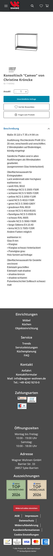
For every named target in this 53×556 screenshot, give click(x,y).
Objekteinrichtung (26, 328)
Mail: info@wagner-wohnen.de (26, 378)
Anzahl (7, 91)
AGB (17, 515)
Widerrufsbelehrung (26, 525)
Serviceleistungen (26, 347)
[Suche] (32, 6)
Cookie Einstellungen (26, 534)
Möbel (26, 320)
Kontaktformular (26, 374)
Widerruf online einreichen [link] (26, 508)
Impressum (31, 515)
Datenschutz (26, 520)
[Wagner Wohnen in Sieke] (15, 6)
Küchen (26, 324)
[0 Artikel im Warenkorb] (47, 6)
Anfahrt (26, 370)
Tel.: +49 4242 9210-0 (26, 382)
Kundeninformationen (26, 530)
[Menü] (6, 6)
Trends (26, 343)
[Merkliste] (41, 6)
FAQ (26, 355)
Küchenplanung (26, 351)
